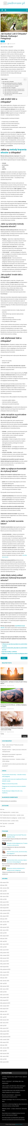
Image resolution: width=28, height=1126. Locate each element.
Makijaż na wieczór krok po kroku (10, 783)
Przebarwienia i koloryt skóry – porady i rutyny (13, 815)
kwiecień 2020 (5, 1053)
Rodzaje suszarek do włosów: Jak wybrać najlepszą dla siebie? (14, 705)
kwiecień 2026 (5, 893)
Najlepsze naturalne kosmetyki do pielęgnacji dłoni (14, 653)
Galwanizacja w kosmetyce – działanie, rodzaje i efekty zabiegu (13, 760)
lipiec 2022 (4, 977)
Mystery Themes (18, 1124)
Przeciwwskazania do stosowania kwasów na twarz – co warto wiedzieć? (5, 658)
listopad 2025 (5, 907)
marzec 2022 (5, 989)
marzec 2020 (5, 1056)
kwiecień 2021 (5, 1019)
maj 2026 (4, 891)
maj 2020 (4, 1050)
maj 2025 (4, 924)
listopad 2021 (5, 1000)
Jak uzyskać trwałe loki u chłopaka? (11, 86)
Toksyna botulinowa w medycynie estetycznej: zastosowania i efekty (12, 728)
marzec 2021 (5, 1022)
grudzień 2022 (5, 963)
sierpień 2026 (5, 882)
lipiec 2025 (4, 918)
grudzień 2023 (5, 952)
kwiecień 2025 (5, 927)
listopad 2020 (5, 1034)
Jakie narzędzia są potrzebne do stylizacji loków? (14, 89)
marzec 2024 (5, 944)
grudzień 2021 (5, 997)
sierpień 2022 (5, 975)
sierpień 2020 (5, 1042)
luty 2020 (4, 1059)
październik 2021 (6, 1003)
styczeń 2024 (5, 949)
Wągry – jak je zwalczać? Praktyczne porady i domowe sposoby (13, 745)
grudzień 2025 (5, 905)
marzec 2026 (5, 896)
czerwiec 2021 (5, 1014)
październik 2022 (6, 969)
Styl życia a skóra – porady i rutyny (10, 820)
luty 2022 (4, 991)
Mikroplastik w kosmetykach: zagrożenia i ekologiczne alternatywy (12, 755)
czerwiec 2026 (5, 888)
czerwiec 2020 (5, 1048)
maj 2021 (4, 1017)
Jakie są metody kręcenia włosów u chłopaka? (12, 83)
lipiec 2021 (4, 1011)
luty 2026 (4, 899)
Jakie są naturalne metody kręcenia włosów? (13, 84)
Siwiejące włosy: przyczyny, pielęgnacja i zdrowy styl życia (24, 658)
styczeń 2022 (5, 994)
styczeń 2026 (5, 902)
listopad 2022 (5, 966)
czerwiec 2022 (5, 980)
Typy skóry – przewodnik (8, 823)
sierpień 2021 (5, 1008)
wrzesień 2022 (5, 972)
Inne (3, 809)
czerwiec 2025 (5, 921)
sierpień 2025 (5, 916)
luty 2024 (4, 947)
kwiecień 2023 (5, 958)
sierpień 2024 (5, 935)
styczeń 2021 (5, 1028)
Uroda (2, 41)
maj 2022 (4, 983)
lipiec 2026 (4, 885)
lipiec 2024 (4, 938)
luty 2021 (4, 1025)
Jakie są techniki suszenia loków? (11, 92)
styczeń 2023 (5, 961)
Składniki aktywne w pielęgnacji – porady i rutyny (13, 817)
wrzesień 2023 (5, 955)
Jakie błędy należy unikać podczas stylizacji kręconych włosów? (13, 94)
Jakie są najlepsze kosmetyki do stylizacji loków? (14, 90)
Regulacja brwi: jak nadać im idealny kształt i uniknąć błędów (14, 682)
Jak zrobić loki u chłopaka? (8, 81)
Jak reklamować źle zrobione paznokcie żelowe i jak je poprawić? (14, 765)
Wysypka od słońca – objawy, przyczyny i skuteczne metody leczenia (14, 750)
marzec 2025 (5, 930)
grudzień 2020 (5, 1031)
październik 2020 (6, 1036)
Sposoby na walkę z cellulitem (9, 651)
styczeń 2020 (5, 1062)
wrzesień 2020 (5, 1039)
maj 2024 (4, 941)
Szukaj (2, 733)
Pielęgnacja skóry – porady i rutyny (10, 812)
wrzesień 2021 (5, 1005)
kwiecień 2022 (5, 986)
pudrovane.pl (12, 43)
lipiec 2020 (4, 1045)
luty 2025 (4, 933)
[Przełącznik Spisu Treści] (24, 79)
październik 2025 (6, 910)
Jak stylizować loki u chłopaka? (9, 87)
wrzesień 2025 (5, 913)
